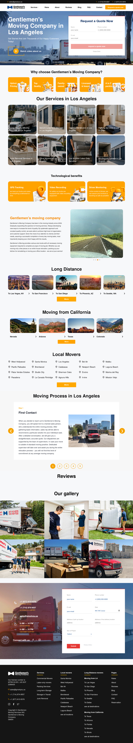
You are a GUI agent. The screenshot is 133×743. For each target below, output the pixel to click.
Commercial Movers (44, 678)
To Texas (87, 716)
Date (96, 607)
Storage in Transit (44, 694)
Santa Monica (66, 678)
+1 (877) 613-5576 (120, 2)
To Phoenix (88, 690)
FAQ (88, 7)
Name (73, 27)
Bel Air (63, 686)
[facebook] (33, 640)
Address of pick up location (75, 619)
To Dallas (88, 702)
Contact (99, 7)
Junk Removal (42, 698)
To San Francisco (91, 694)
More (66, 299)
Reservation (116, 702)
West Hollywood (67, 682)
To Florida (88, 724)
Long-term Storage (44, 690)
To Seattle (88, 698)
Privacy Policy (96, 51)
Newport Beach (67, 706)
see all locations (67, 714)
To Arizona (88, 720)
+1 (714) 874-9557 (104, 2)
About (57, 7)
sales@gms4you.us (15, 2)
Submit (73, 646)
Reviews (68, 7)
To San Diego (89, 686)
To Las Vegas (89, 682)
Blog (79, 7)
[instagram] (39, 640)
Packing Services (43, 686)
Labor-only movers (44, 682)
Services (34, 7)
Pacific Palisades (67, 698)
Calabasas (65, 702)
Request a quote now (96, 46)
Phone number (102, 27)
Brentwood (65, 694)
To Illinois (88, 732)
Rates (47, 7)
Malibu (63, 690)
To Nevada (88, 728)
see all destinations (91, 706)
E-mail (73, 35)
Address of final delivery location (105, 619)
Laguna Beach (66, 710)
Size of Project (71, 631)
